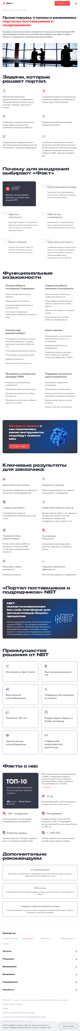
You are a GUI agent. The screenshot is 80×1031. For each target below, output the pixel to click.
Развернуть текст (45, 1027)
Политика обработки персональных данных (18, 1021)
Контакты (9, 933)
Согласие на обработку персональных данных (19, 1012)
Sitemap (5, 1008)
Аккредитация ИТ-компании (12, 1004)
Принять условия (68, 1026)
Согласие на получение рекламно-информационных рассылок (24, 1017)
